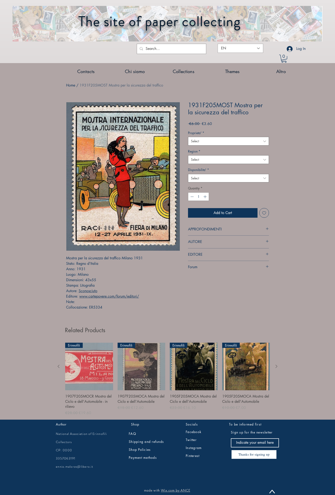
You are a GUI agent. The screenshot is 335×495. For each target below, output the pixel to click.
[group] (167, 379)
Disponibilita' (198, 170)
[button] (284, 59)
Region (194, 151)
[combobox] (228, 141)
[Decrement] (191, 197)
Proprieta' (196, 133)
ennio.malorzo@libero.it (74, 466)
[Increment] (205, 197)
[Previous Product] (58, 366)
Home (70, 85)
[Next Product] (276, 366)
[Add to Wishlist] (264, 213)
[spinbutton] (198, 197)
